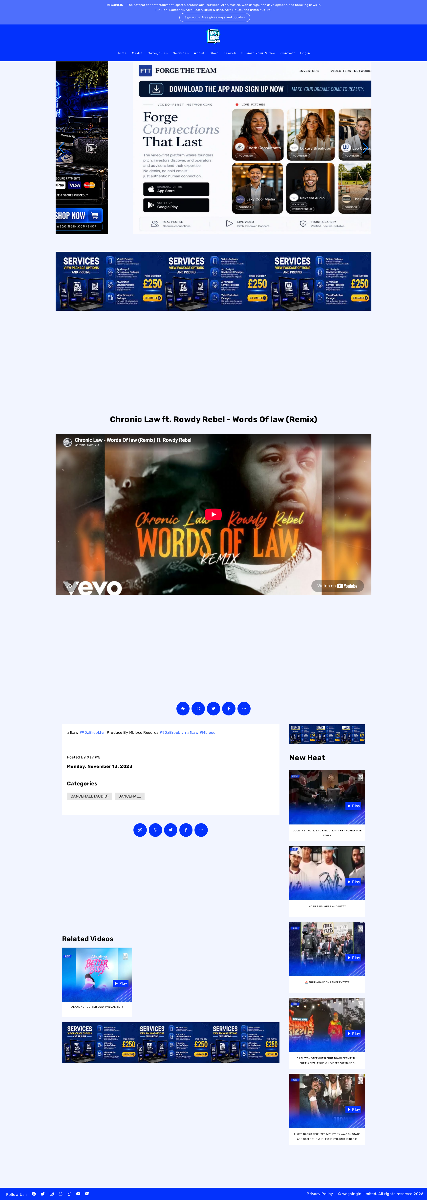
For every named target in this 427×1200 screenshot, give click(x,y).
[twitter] (43, 1194)
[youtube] (78, 1194)
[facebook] (34, 1194)
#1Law (193, 732)
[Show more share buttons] (244, 708)
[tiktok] (69, 1194)
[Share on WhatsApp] (198, 708)
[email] (87, 1194)
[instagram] (52, 1194)
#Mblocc (207, 732)
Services (181, 53)
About (199, 53)
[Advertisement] (213, 362)
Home (122, 53)
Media (137, 53)
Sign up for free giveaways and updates (215, 17)
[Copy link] (183, 708)
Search (230, 53)
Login (305, 53)
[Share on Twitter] (213, 708)
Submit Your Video (258, 53)
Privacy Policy (320, 1194)
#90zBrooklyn (93, 732)
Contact (287, 53)
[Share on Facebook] (228, 708)
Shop (214, 53)
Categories (158, 53)
